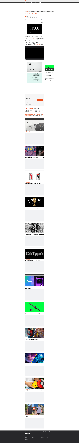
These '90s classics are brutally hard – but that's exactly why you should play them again (49, 72)
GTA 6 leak (38, 11)
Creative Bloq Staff (30, 16)
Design (29, 2)
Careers (47, 437)
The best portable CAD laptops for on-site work (49, 77)
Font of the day (32, 38)
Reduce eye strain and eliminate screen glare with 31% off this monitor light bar (49, 69)
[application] (34, 53)
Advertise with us (34, 437)
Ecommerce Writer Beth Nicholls (37, 114)
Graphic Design (28, 13)
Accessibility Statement (42, 437)
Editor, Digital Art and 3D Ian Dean (37, 113)
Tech (33, 2)
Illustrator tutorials (28, 86)
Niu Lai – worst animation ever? (50, 11)
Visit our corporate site (47, 431)
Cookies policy (26, 437)
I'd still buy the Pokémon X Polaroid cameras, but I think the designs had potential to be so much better (49, 80)
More (39, 2)
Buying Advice (36, 2)
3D (31, 2)
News (26, 16)
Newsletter (43, 22)
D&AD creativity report (43, 11)
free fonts (31, 35)
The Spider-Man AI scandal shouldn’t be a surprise (49, 75)
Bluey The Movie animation (32, 11)
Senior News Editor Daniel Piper (29, 113)
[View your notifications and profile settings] (51, 1)
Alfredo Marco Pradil (37, 44)
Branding (32, 13)
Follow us (39, 22)
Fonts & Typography (35, 13)
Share (26, 22)
